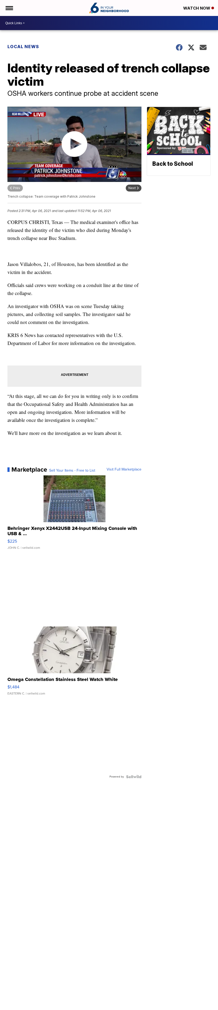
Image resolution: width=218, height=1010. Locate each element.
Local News (23, 46)
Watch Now (197, 8)
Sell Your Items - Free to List (72, 470)
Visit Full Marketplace (124, 469)
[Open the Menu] (9, 8)
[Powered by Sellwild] (133, 777)
